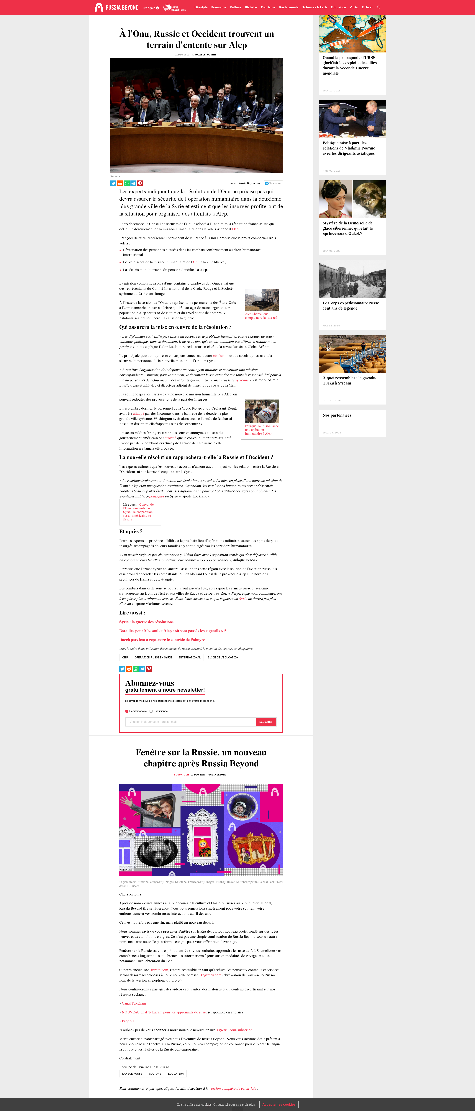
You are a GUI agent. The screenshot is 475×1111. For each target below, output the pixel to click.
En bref (367, 7)
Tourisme (268, 7)
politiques (156, 496)
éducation (176, 1073)
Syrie (243, 599)
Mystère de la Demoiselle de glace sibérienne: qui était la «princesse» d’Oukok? (348, 228)
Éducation (338, 7)
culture (155, 1073)
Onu (196, 262)
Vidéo (354, 7)
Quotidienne (160, 710)
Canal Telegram (134, 1003)
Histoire (251, 7)
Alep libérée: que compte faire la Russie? (261, 316)
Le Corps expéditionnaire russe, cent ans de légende (351, 306)
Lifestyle (201, 7)
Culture (235, 7)
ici (226, 1104)
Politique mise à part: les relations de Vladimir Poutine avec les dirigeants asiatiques (349, 148)
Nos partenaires (337, 415)
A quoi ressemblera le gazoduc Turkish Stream (350, 381)
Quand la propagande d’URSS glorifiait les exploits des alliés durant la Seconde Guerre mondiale (350, 66)
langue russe (132, 1073)
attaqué (138, 414)
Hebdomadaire (138, 710)
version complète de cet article (233, 1089)
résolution (220, 356)
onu (125, 657)
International (190, 657)
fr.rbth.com (159, 970)
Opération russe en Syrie (153, 657)
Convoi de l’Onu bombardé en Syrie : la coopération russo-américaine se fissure (138, 512)
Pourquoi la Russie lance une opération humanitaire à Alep (262, 430)
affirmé (170, 438)
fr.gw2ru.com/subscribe (234, 1030)
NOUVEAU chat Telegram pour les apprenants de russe (164, 1012)
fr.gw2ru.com (211, 975)
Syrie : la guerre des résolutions (146, 622)
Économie (218, 7)
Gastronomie (289, 7)
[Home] (99, 7)
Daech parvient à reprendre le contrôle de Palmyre (162, 640)
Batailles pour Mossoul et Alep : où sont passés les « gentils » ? (172, 631)
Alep (234, 229)
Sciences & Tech (314, 7)
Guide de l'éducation (223, 657)
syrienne (241, 380)
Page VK (128, 1021)
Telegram (275, 183)
